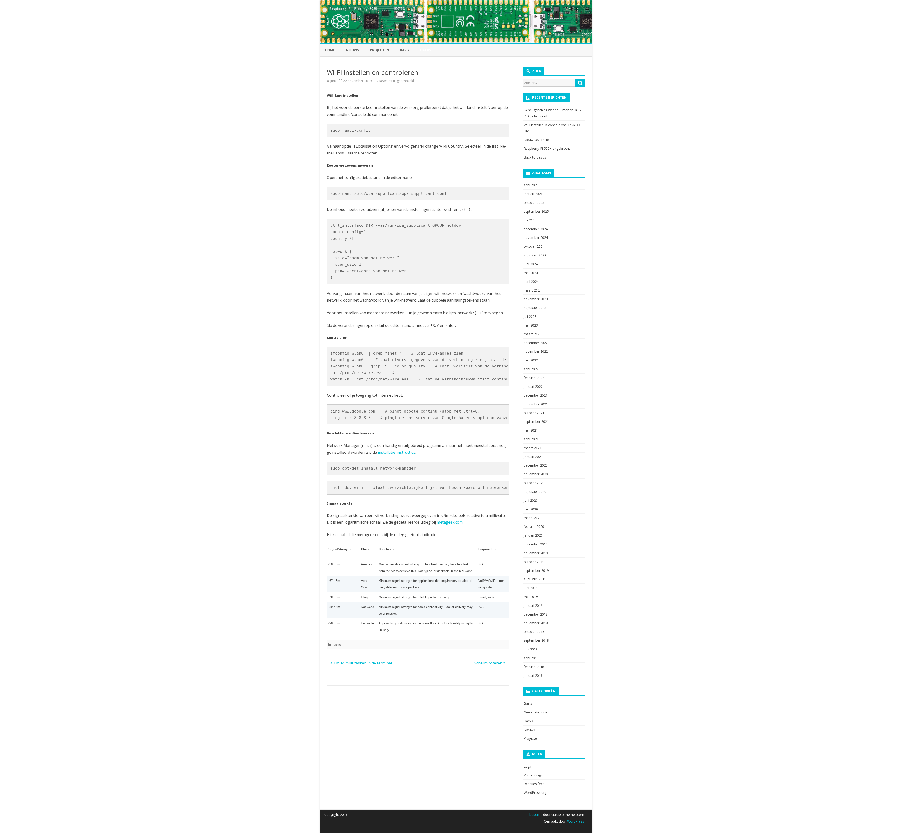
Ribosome (534, 814)
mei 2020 (531, 509)
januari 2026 (533, 194)
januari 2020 (533, 535)
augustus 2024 (535, 255)
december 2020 (536, 465)
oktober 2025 (534, 202)
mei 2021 (531, 430)
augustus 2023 (535, 307)
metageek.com (450, 522)
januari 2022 (533, 386)
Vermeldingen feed (538, 775)
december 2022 (536, 343)
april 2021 (531, 439)
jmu (333, 80)
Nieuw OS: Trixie (536, 139)
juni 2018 (531, 649)
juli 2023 (530, 316)
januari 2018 (533, 675)
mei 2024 (531, 272)
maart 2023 (533, 334)
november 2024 (536, 237)
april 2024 (531, 281)
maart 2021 (533, 448)
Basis (404, 50)
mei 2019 (531, 596)
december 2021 (536, 395)
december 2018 (536, 614)
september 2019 (536, 570)
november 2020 (536, 474)
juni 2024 (531, 264)
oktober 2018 (534, 631)
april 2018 (531, 658)
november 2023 (536, 299)
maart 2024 (533, 290)
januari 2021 (533, 456)
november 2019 (536, 553)
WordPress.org (535, 792)
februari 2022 (534, 378)
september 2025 (536, 211)
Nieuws (352, 50)
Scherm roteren (488, 663)
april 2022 (531, 369)
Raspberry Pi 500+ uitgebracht (547, 148)
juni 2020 (531, 500)
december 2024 (536, 229)
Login (528, 766)
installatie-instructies (396, 452)
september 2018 (536, 640)
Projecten (379, 50)
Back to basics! (535, 157)
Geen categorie (535, 712)
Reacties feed (534, 783)
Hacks (528, 721)
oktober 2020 (534, 483)
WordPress (575, 821)
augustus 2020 (535, 491)
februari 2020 (534, 526)
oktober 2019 (534, 561)
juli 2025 (530, 220)
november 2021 (536, 404)
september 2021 (536, 421)
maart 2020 (533, 517)
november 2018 (536, 623)
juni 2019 (531, 588)
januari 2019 (533, 605)
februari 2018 (534, 666)
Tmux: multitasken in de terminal (362, 663)
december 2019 (536, 544)
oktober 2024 (534, 246)
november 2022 (536, 351)
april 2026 (531, 185)
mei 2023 (531, 325)
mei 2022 (531, 360)
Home (330, 50)
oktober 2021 (534, 412)
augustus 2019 (535, 579)
